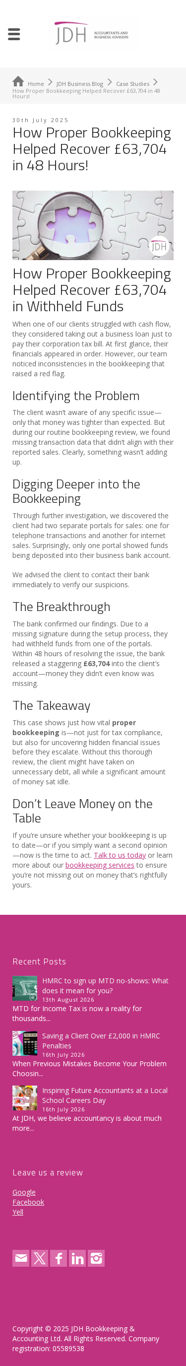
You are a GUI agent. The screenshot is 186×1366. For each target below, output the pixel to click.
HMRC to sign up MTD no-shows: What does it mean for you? (105, 985)
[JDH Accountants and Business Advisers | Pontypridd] (93, 33)
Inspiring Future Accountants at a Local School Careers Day (105, 1095)
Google (24, 1192)
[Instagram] (96, 1258)
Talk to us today (120, 855)
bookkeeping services (99, 865)
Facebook (28, 1202)
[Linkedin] (77, 1258)
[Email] (20, 1258)
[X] (39, 1258)
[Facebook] (58, 1258)
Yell (17, 1212)
